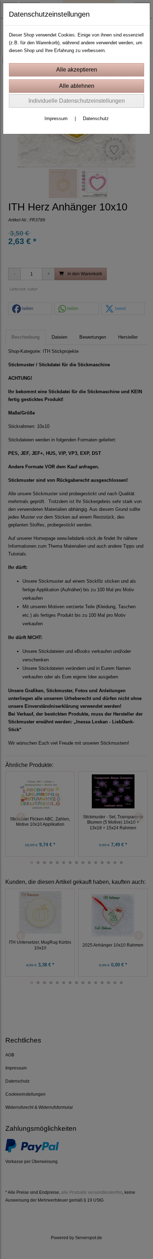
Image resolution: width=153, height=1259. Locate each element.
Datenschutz (96, 118)
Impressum (56, 118)
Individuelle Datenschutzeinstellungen (76, 101)
